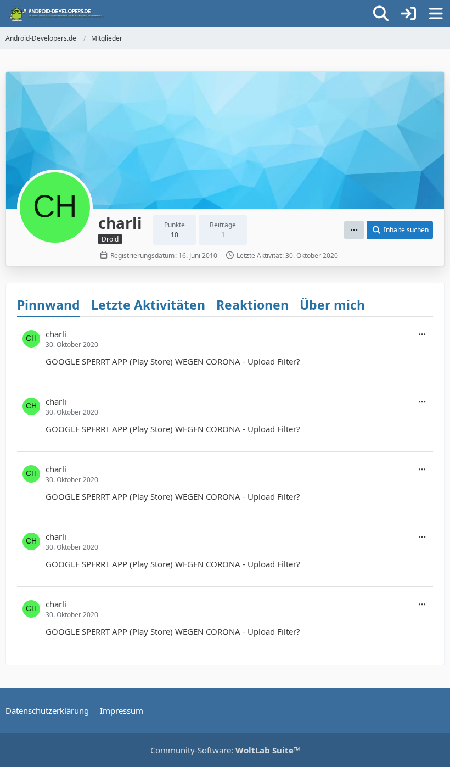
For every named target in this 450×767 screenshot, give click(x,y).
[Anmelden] (408, 13)
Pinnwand (48, 304)
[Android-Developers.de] (57, 14)
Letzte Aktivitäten (148, 304)
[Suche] (381, 14)
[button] (354, 230)
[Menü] (436, 14)
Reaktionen (252, 304)
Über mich (332, 304)
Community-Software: (225, 749)
